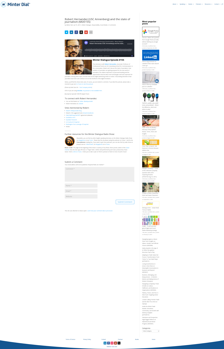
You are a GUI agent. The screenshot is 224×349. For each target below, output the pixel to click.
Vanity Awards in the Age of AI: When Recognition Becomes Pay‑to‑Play (150, 250)
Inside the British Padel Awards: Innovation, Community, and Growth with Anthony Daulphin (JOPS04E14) (150, 311)
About (174, 4)
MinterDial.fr (89, 144)
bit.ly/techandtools (88, 113)
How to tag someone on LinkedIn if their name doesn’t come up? (150, 63)
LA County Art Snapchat (72, 122)
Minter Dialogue (86, 25)
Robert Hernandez (110, 64)
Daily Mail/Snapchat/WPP (73, 115)
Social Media (103, 25)
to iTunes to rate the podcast (84, 84)
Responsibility (95, 25)
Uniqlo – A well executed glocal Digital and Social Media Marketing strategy (149, 228)
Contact (216, 4)
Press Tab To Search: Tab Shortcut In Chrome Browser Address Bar (150, 148)
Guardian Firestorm (71, 120)
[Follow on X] (119, 343)
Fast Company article (86, 87)
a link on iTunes (77, 152)
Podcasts (198, 4)
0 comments (112, 25)
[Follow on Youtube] (115, 343)
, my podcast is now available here (89, 90)
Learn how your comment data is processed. (100, 211)
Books (190, 4)
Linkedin (80, 103)
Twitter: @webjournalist (86, 101)
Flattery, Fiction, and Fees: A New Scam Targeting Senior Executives (150, 295)
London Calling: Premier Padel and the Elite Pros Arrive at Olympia (150, 302)
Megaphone (81, 140)
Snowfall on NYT (70, 117)
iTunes (91, 140)
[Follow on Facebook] (108, 343)
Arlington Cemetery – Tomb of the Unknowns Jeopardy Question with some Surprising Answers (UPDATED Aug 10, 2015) (150, 173)
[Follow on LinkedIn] (105, 343)
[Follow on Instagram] (112, 343)
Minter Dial (69, 25)
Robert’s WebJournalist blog (74, 110)
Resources (208, 4)
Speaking (182, 4)
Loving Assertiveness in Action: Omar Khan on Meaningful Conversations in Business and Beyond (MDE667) (150, 268)
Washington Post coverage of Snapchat (77, 124)
